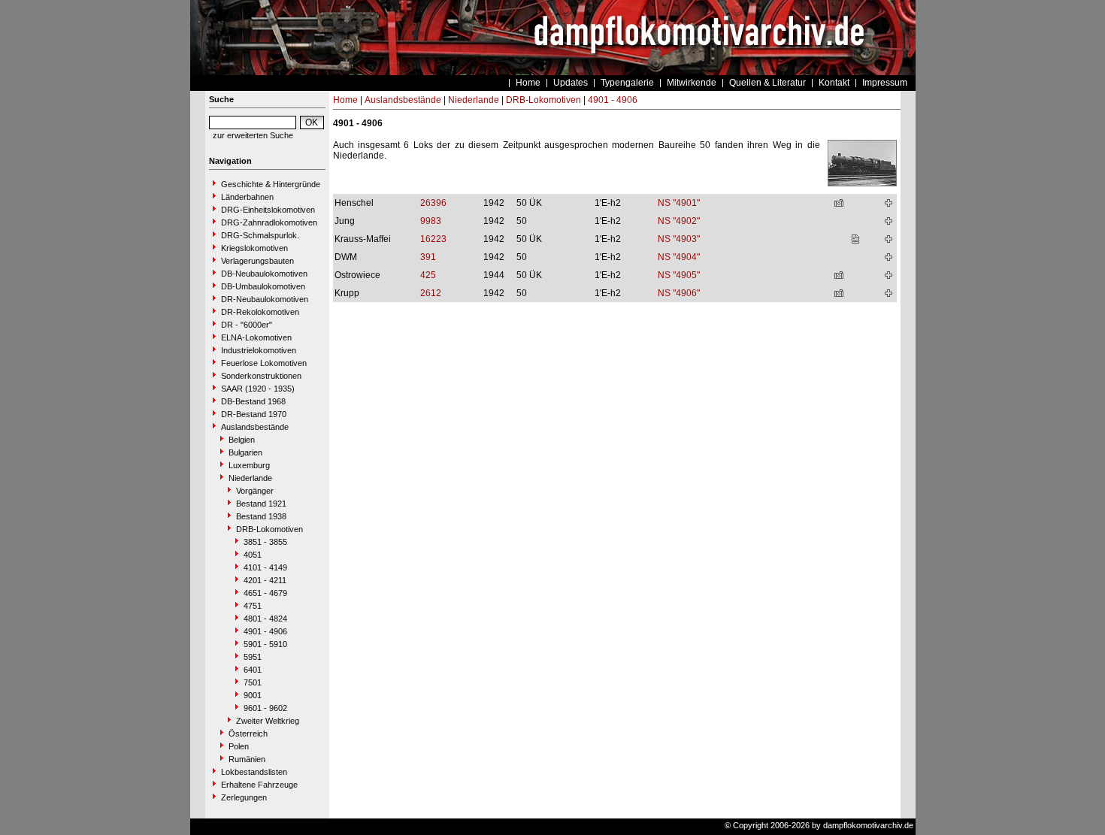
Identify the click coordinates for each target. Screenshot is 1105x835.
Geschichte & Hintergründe (270, 184)
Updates (570, 82)
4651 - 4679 (265, 593)
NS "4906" (679, 293)
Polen (239, 746)
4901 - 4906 (265, 631)
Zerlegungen (244, 797)
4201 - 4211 (265, 580)
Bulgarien (245, 452)
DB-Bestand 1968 (253, 401)
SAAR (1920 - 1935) (258, 388)
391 (428, 257)
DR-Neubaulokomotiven (264, 299)
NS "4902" (679, 221)
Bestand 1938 (261, 516)
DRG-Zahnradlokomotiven (269, 222)
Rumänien (247, 759)
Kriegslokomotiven (254, 248)
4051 (253, 554)
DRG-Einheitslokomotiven (268, 209)
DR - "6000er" (246, 324)
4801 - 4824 (265, 618)
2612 (430, 293)
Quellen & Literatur (767, 82)
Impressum (884, 82)
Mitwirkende (691, 82)
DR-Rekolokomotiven (260, 311)
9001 (253, 695)
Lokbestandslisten (254, 771)
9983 (430, 221)
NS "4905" (679, 275)
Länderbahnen (247, 196)
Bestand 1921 (261, 503)
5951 (253, 656)
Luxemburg (249, 465)
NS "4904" (679, 257)
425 (428, 275)
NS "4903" (679, 239)
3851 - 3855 (265, 541)
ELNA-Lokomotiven (256, 337)
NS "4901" (679, 203)
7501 (253, 682)
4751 (253, 605)
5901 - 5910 (265, 644)
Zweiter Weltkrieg (267, 720)
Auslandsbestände (255, 426)
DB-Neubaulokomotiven (264, 273)
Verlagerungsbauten (257, 260)
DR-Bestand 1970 (253, 414)
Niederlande (250, 478)
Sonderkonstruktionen (261, 375)
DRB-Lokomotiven (269, 529)
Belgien (242, 439)
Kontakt (834, 82)
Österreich (248, 733)
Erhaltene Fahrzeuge (259, 784)
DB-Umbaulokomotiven (263, 286)
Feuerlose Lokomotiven (264, 363)
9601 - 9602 (265, 707)
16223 (433, 239)
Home (528, 82)
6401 (253, 669)
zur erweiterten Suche (253, 135)
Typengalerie (627, 82)
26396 (433, 203)
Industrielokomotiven (258, 350)
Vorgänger (255, 490)
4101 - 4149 (265, 567)
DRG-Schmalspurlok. (260, 235)
